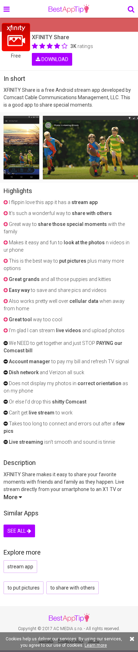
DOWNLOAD (54, 59)
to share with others (72, 588)
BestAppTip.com (68, 9)
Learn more (96, 645)
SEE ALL (17, 531)
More (11, 497)
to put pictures (23, 588)
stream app (20, 566)
